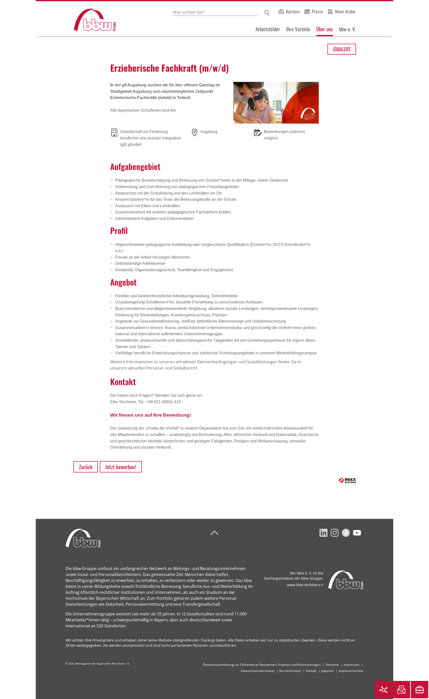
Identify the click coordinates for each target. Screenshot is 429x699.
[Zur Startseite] (76, 18)
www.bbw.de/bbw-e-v (305, 584)
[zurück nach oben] (214, 533)
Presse (317, 11)
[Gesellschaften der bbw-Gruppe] (383, 689)
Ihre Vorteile (298, 29)
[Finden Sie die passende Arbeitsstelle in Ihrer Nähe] (419, 689)
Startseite (332, 665)
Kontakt (311, 671)
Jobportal (327, 671)
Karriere (293, 11)
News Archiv (345, 11)
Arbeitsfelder (267, 29)
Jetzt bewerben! (120, 467)
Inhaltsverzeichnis (351, 671)
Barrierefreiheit (290, 671)
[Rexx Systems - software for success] (347, 480)
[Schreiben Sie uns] (401, 689)
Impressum (351, 665)
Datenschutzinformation (257, 671)
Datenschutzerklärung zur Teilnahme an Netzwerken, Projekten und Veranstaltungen (261, 665)
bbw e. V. (347, 29)
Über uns (324, 29)
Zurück (85, 467)
